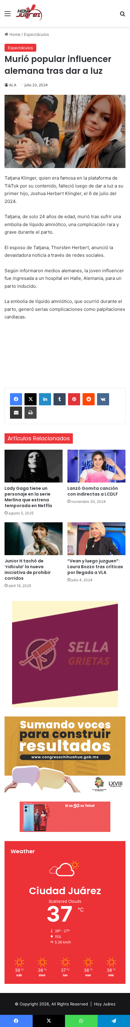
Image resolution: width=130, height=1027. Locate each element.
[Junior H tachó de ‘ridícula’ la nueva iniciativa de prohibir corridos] (34, 538)
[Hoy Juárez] (28, 13)
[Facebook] (16, 399)
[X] (30, 399)
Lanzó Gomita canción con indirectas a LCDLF (92, 491)
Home (14, 34)
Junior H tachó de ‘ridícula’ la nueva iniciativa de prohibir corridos (28, 569)
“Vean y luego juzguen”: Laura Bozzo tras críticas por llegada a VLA (95, 566)
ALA (12, 85)
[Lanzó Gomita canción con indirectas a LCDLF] (96, 466)
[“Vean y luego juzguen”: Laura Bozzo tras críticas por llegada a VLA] (96, 538)
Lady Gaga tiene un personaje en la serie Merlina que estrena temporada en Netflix (28, 497)
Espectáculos (36, 34)
